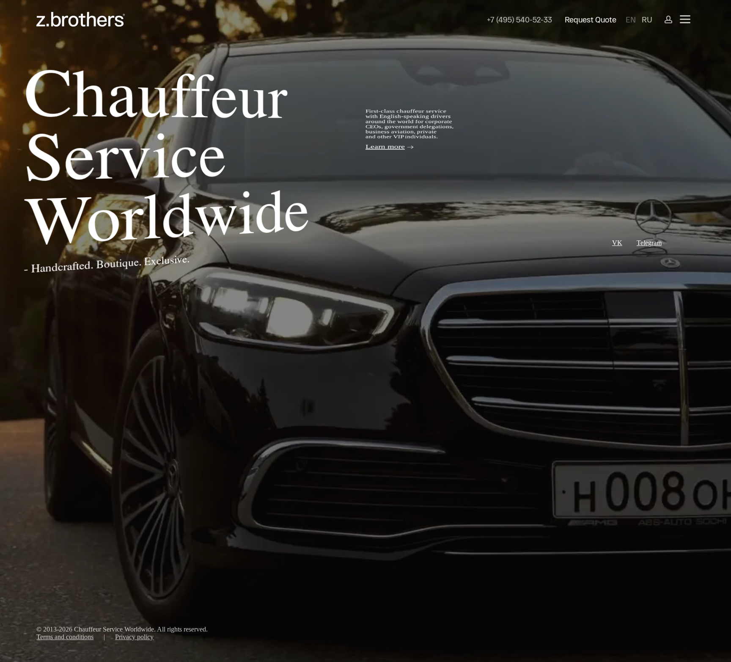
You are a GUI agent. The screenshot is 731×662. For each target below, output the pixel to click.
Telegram (649, 242)
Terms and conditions (64, 636)
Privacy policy (134, 636)
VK (617, 242)
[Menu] (685, 19)
